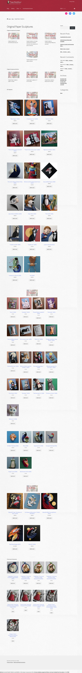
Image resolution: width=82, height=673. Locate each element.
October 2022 (63, 81)
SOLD (13, 611)
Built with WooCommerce (19, 662)
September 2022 (63, 83)
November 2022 (63, 80)
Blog (8, 8)
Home (9, 19)
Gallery (12, 8)
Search (61, 25)
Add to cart (15, 123)
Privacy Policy (71, 1)
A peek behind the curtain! (65, 37)
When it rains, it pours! (64, 48)
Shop (18, 8)
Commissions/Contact (28, 8)
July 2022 (62, 84)
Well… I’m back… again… (65, 51)
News (61, 93)
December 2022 (63, 78)
